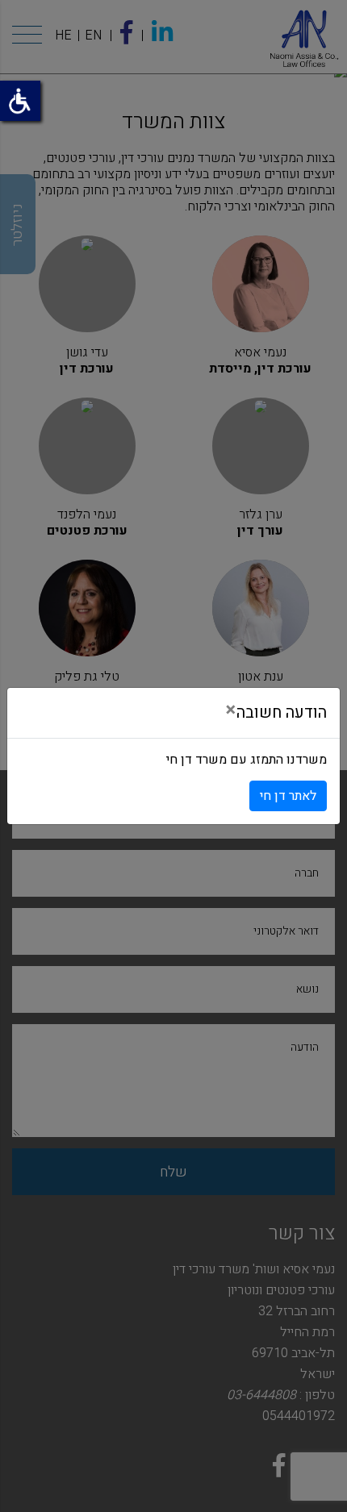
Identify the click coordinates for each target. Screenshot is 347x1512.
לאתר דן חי (288, 796)
